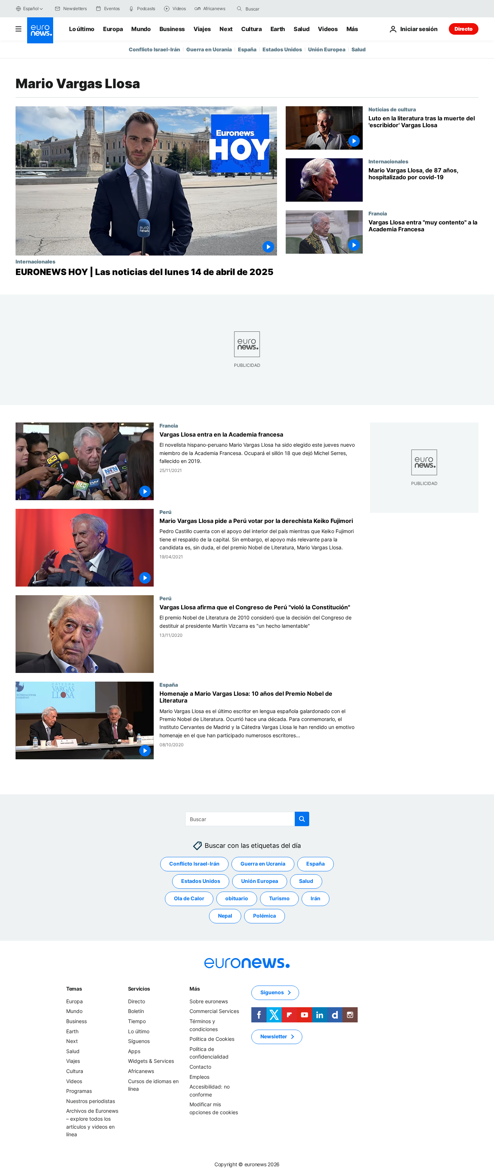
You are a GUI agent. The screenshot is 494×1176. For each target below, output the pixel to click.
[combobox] (276, 8)
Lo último (81, 29)
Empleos (199, 1076)
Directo (464, 29)
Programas (79, 1091)
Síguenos (139, 1041)
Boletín (136, 1011)
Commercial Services (214, 1011)
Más (194, 989)
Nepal (225, 916)
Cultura (251, 29)
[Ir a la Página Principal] (40, 30)
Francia (378, 213)
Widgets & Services (151, 1061)
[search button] (239, 8)
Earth (278, 29)
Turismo (279, 898)
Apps (134, 1051)
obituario (236, 898)
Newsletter (273, 1036)
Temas (74, 989)
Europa (113, 29)
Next (226, 29)
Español (30, 8)
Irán (315, 898)
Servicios (139, 989)
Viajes (202, 29)
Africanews (141, 1071)
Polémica (264, 916)
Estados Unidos (282, 49)
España (247, 49)
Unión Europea (326, 49)
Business (172, 29)
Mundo (140, 29)
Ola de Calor (189, 898)
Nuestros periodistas (90, 1101)
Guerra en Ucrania (209, 49)
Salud (301, 29)
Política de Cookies (211, 1039)
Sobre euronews (208, 1001)
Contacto (200, 1067)
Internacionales (35, 261)
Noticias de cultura (392, 109)
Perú (165, 512)
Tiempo (137, 1021)
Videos (327, 29)
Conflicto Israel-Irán (154, 49)
